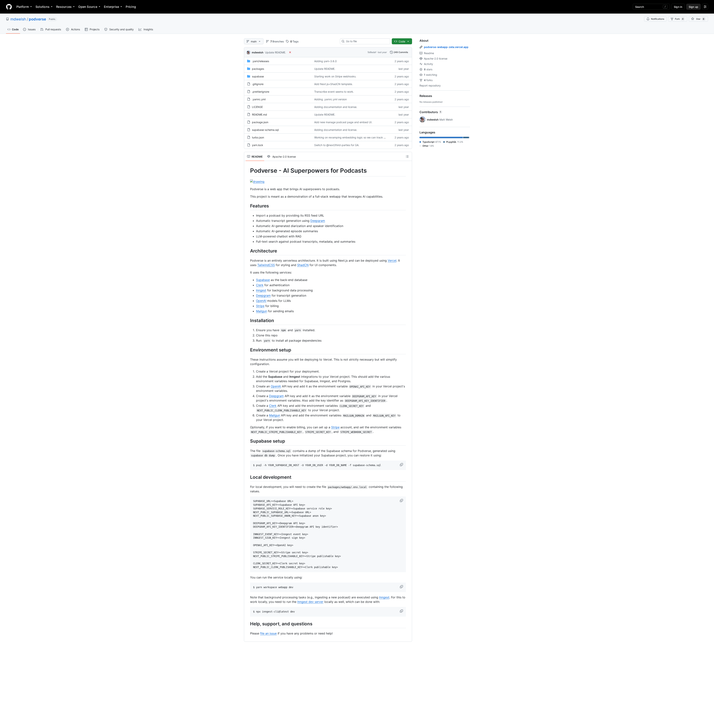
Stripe (260, 306)
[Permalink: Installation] (247, 320)
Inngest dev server (310, 602)
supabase (258, 76)
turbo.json (258, 137)
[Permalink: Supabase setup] (247, 441)
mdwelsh (18, 19)
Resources (64, 7)
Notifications (657, 18)
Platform (22, 7)
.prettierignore (260, 91)
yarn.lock (257, 145)
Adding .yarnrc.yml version (330, 99)
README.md (259, 114)
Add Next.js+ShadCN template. (333, 84)
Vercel (392, 260)
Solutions (42, 7)
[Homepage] (9, 7)
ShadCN (303, 265)
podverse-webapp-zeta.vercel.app (446, 47)
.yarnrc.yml (259, 99)
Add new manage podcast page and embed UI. (343, 122)
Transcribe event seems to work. (334, 91)
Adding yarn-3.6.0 (325, 61)
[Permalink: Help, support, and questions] (247, 623)
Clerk (259, 285)
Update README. (275, 52)
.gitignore (257, 84)
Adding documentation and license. (335, 106)
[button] (401, 464)
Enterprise (111, 7)
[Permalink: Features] (247, 205)
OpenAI (261, 301)
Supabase (263, 280)
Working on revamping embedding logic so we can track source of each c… (360, 137)
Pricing (131, 7)
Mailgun (261, 311)
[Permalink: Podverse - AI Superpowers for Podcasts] (247, 170)
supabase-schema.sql (265, 129)
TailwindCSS (266, 265)
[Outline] (407, 156)
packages (258, 68)
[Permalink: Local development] (247, 477)
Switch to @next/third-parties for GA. (336, 145)
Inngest (261, 290)
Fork (679, 18)
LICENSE (257, 106)
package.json (260, 122)
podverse (37, 19)
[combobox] (366, 41)
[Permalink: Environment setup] (247, 349)
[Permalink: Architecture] (247, 250)
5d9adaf (372, 52)
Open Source (87, 7)
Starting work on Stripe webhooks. (335, 76)
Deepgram (317, 221)
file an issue (268, 633)
